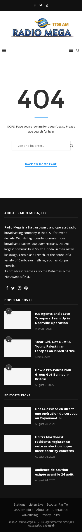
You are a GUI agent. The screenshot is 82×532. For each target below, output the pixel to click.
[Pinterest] (26, 288)
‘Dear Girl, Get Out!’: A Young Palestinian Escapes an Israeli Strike (55, 346)
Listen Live (36, 504)
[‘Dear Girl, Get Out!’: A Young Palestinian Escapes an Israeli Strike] (17, 348)
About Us (42, 510)
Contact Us (60, 510)
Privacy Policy (50, 515)
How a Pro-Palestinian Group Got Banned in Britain (53, 374)
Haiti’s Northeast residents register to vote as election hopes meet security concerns (55, 444)
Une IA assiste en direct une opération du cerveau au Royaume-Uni (56, 413)
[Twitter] (40, 5)
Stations (19, 504)
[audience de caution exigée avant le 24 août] (17, 476)
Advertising (30, 515)
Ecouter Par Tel (57, 504)
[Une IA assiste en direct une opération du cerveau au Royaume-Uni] (17, 415)
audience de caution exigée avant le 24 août (54, 471)
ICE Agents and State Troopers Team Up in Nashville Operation (52, 318)
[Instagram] (47, 5)
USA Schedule (23, 510)
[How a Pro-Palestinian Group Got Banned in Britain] (17, 376)
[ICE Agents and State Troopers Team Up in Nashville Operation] (17, 320)
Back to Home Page (41, 164)
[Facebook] (35, 5)
